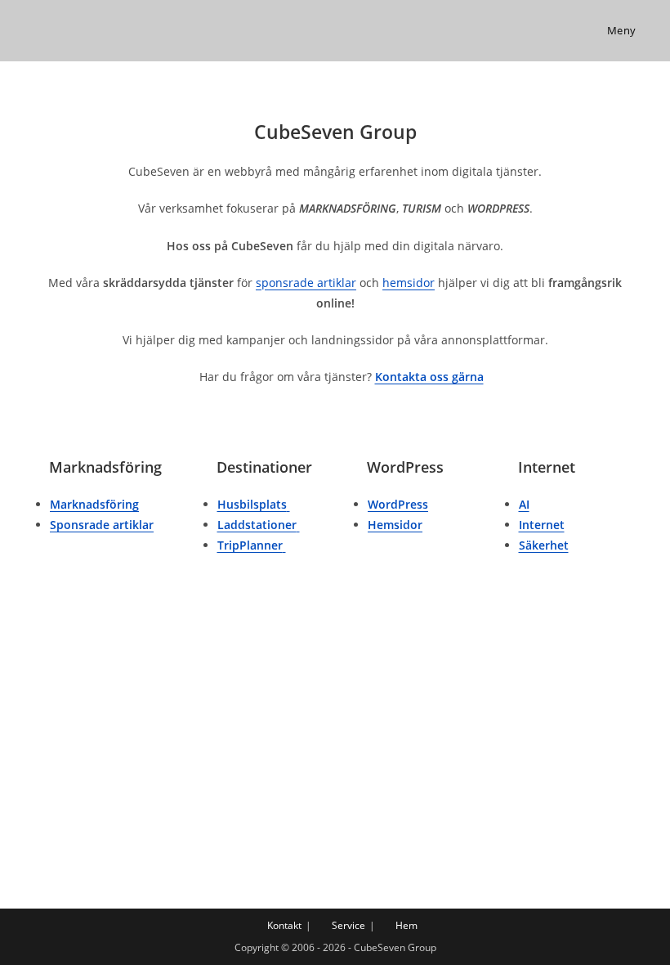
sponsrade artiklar (306, 282)
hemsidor (408, 282)
